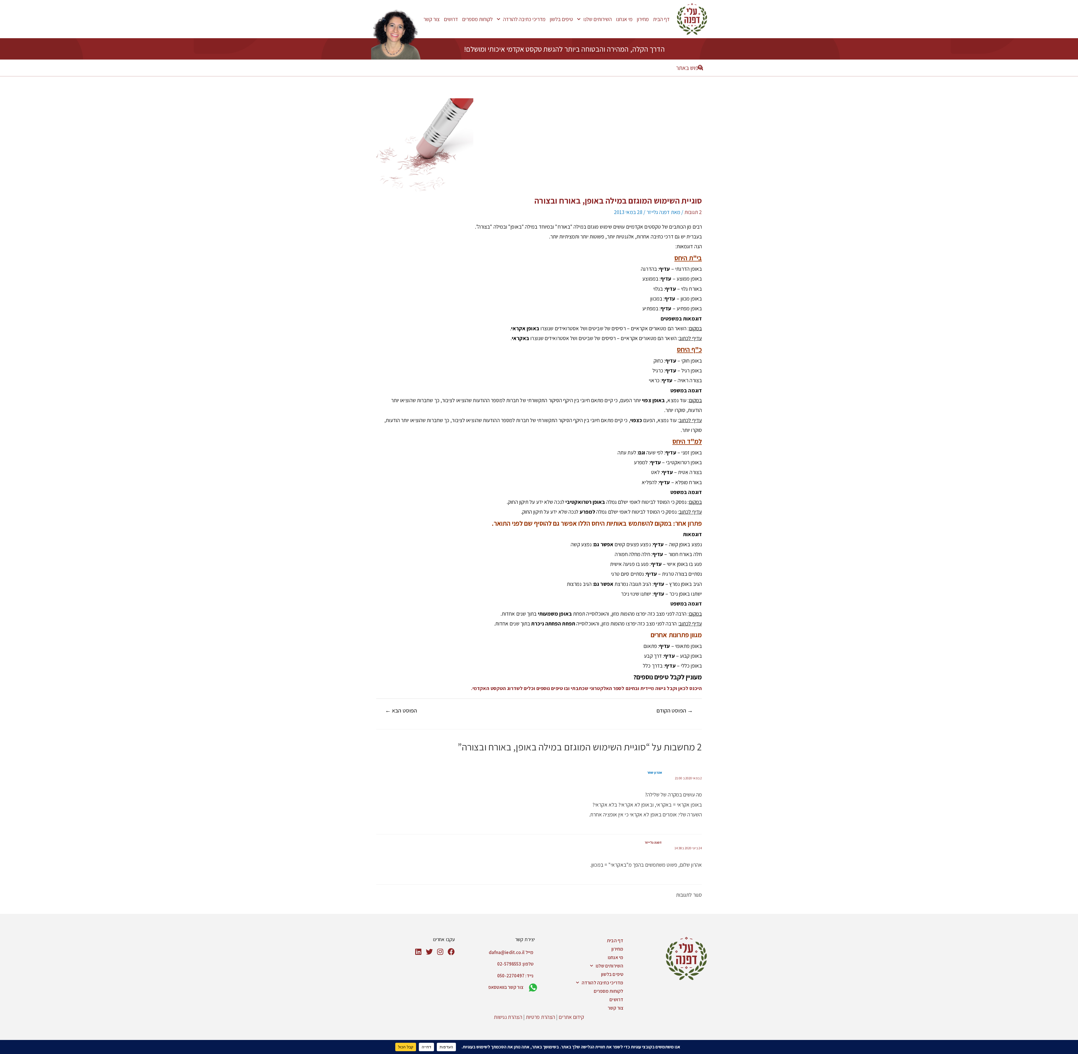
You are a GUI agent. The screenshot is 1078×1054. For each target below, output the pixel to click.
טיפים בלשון (561, 19)
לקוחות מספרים (477, 19)
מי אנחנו (624, 19)
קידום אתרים (571, 1017)
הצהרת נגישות (508, 1017)
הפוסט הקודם (675, 710)
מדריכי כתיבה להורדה (524, 19)
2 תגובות (693, 212)
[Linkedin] (418, 951)
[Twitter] (429, 951)
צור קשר (431, 19)
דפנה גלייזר (653, 842)
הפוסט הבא (401, 710)
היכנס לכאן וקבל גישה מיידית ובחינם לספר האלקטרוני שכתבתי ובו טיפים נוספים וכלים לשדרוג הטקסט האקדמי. (586, 688)
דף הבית (661, 19)
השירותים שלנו (597, 19)
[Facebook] (451, 951)
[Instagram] (440, 951)
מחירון (643, 19)
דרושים (451, 19)
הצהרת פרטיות (540, 1017)
